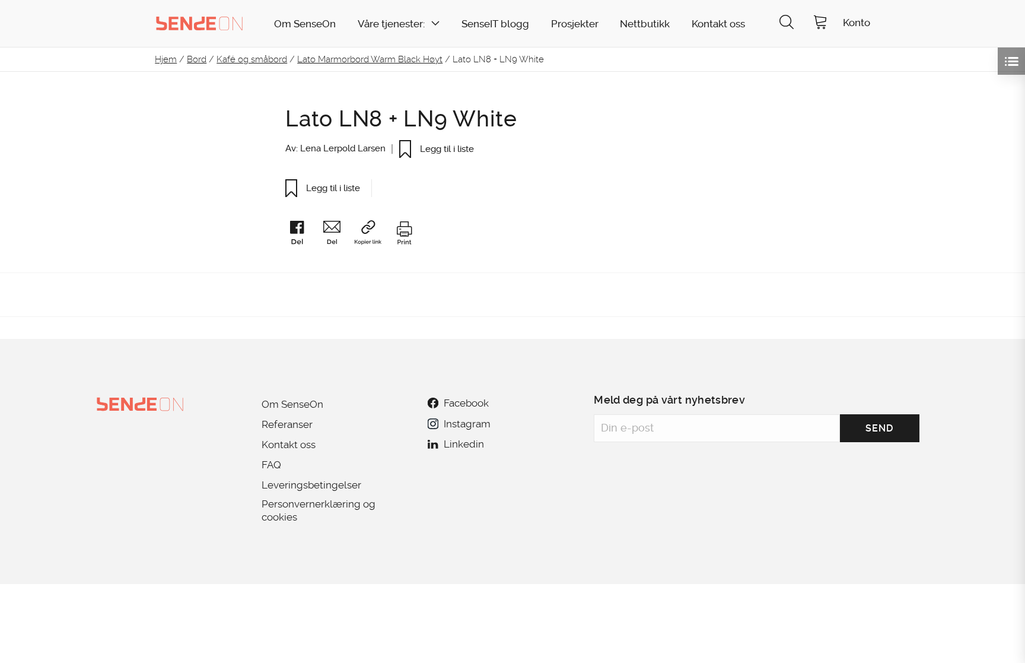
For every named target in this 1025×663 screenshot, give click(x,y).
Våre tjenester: (391, 24)
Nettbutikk (645, 24)
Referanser (287, 424)
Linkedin (464, 444)
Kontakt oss (718, 24)
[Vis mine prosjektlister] (1011, 61)
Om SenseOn (305, 24)
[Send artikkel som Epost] (337, 235)
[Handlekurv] (820, 23)
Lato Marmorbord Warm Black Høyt (370, 59)
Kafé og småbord (252, 59)
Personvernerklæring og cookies (318, 510)
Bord (196, 59)
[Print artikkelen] (404, 235)
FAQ (271, 465)
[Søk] (786, 23)
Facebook (466, 403)
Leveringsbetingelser (311, 485)
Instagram (467, 424)
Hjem (166, 59)
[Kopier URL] (373, 234)
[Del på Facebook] (302, 235)
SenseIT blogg (495, 24)
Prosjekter (575, 24)
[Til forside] (199, 23)
